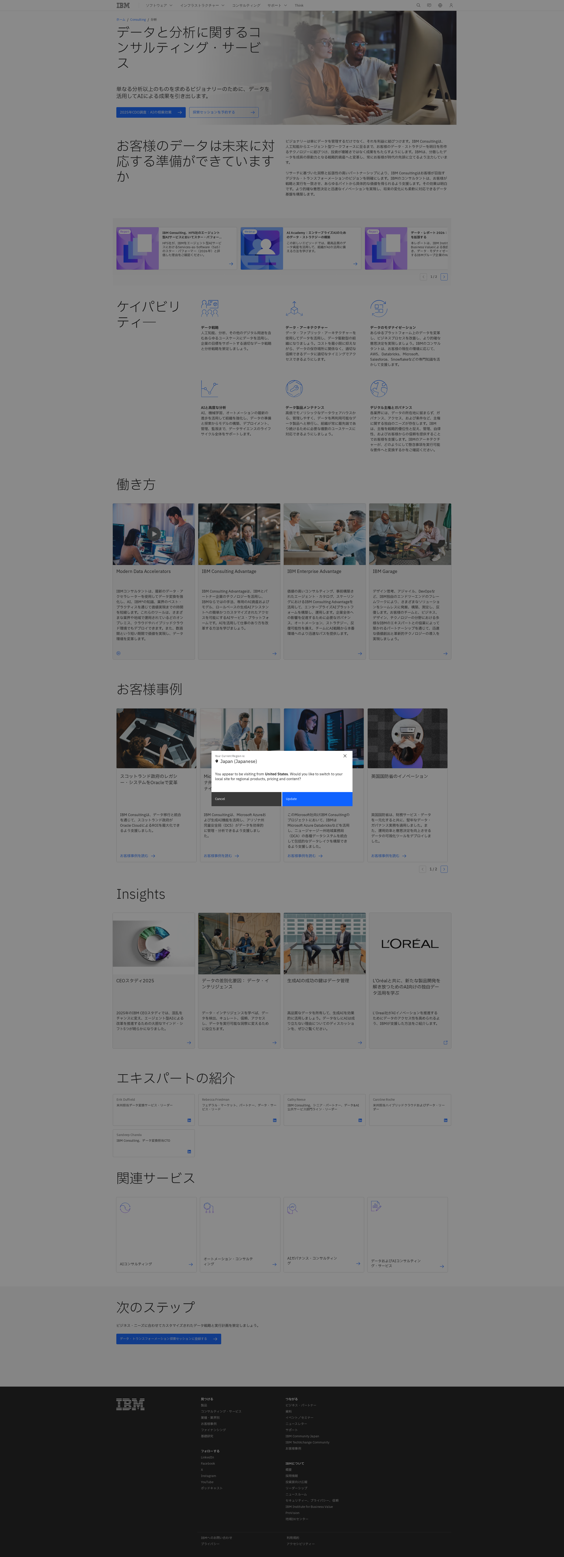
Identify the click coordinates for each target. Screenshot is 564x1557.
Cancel (220, 799)
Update (291, 799)
